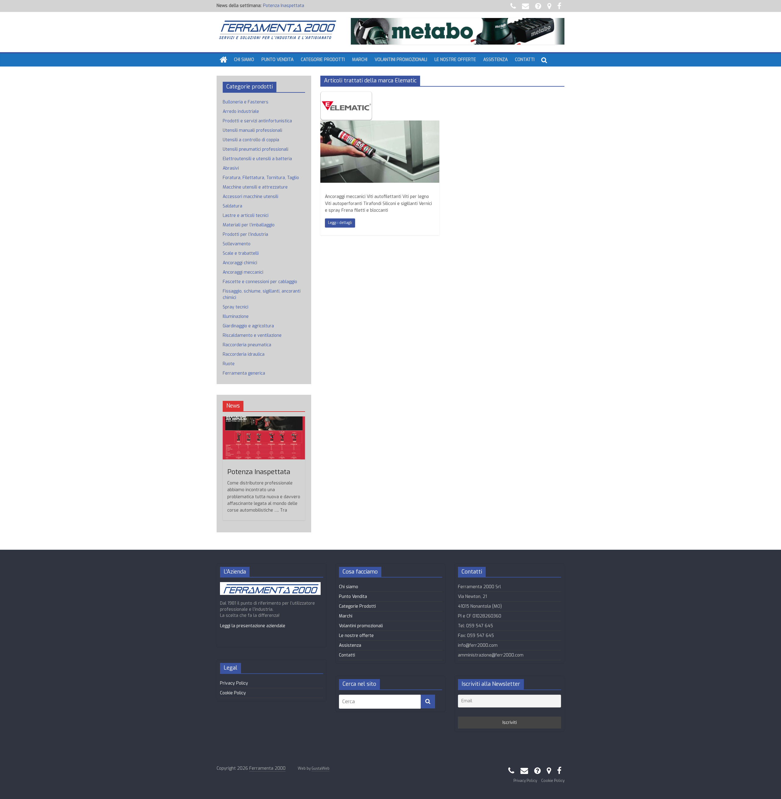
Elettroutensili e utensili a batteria (257, 159)
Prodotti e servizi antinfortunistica (257, 121)
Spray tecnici (235, 307)
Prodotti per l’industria (245, 234)
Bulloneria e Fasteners (245, 102)
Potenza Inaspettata (283, 6)
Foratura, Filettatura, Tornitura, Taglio (261, 178)
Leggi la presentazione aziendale (252, 626)
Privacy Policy (234, 683)
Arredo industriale (241, 111)
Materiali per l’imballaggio (249, 225)
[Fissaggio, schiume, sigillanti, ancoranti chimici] (379, 124)
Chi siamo (244, 60)
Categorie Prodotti (323, 60)
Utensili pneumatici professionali (255, 149)
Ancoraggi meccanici (243, 272)
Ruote (229, 364)
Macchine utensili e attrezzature (255, 187)
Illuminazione (236, 316)
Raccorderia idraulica (244, 354)
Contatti (524, 60)
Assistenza (495, 60)
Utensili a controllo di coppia (251, 140)
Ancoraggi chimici (240, 263)
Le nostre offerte (455, 60)
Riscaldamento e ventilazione (252, 335)
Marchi (359, 60)
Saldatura (232, 206)
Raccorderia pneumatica (247, 345)
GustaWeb (320, 768)
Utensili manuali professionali (252, 130)
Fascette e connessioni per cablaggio (260, 282)
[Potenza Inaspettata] (264, 420)
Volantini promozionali (401, 60)
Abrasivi (231, 168)
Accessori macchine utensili (250, 197)
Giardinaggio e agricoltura (248, 326)
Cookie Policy (233, 693)
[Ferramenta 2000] (223, 60)
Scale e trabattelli (241, 253)
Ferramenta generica (244, 373)
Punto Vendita (277, 60)
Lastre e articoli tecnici (245, 215)
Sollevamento (236, 244)
